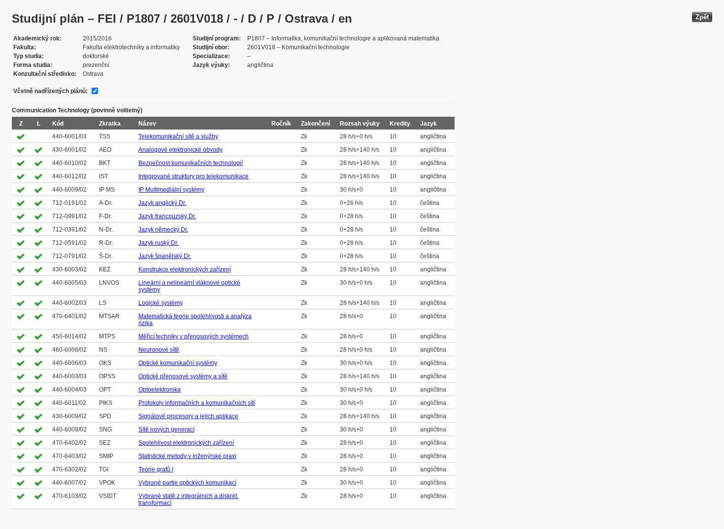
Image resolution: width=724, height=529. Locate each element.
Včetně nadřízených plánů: (50, 91)
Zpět (702, 17)
